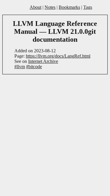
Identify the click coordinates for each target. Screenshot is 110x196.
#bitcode (34, 66)
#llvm (19, 66)
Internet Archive (43, 61)
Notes (50, 7)
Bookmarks (69, 7)
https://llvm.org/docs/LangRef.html (58, 55)
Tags (87, 7)
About (35, 7)
